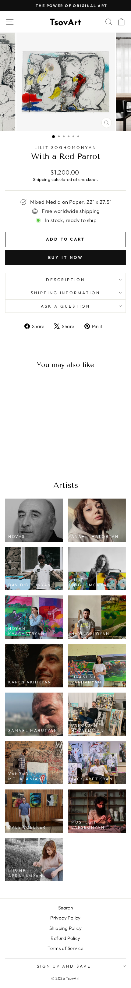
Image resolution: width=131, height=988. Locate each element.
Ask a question (65, 306)
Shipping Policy (65, 928)
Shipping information (66, 292)
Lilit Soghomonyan (65, 147)
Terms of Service (65, 948)
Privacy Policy (65, 918)
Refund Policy (65, 938)
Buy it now (65, 257)
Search (65, 908)
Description (65, 279)
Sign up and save (64, 966)
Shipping (41, 179)
